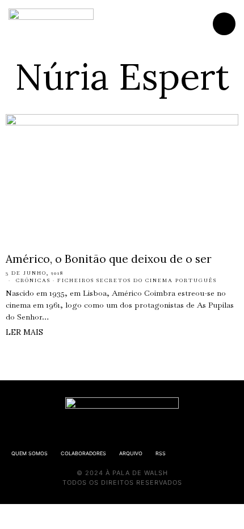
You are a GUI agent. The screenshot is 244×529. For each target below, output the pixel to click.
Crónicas (33, 280)
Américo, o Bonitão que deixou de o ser (109, 259)
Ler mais (24, 332)
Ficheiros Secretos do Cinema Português (137, 280)
